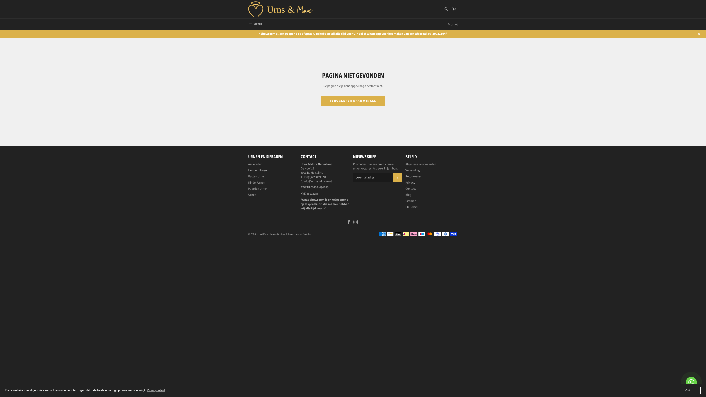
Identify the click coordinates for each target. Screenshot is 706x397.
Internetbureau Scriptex (298, 234)
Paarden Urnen (258, 189)
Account (453, 24)
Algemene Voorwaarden (420, 164)
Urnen (252, 195)
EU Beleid (411, 207)
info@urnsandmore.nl (318, 181)
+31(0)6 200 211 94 (315, 177)
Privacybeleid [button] (156, 390)
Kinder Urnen (256, 182)
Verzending (412, 170)
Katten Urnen (256, 176)
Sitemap (410, 201)
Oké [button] (687, 390)
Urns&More (263, 234)
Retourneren (413, 176)
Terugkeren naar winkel (353, 101)
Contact (410, 189)
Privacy (410, 182)
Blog (408, 195)
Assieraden (255, 164)
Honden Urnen (257, 170)
